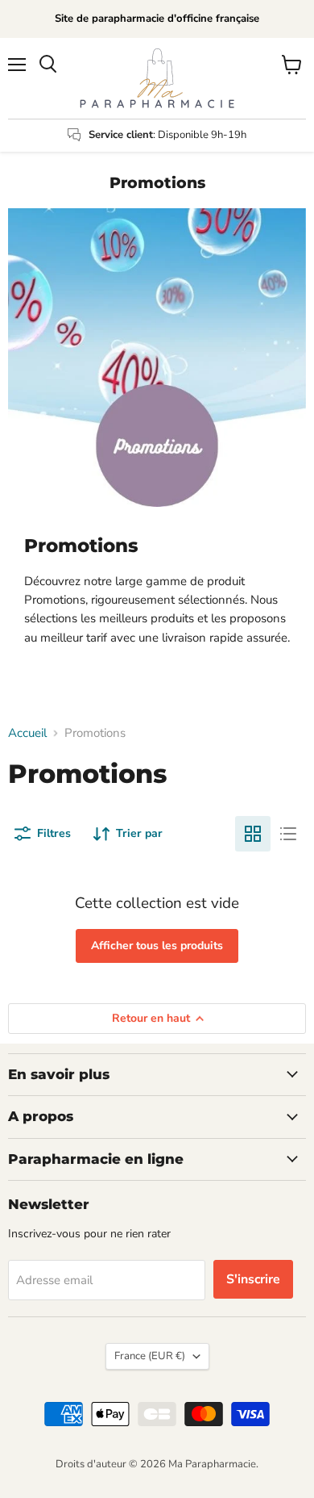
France (149, 1356)
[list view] (288, 834)
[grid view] (253, 834)
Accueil (27, 733)
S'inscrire (253, 1279)
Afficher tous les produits (157, 945)
